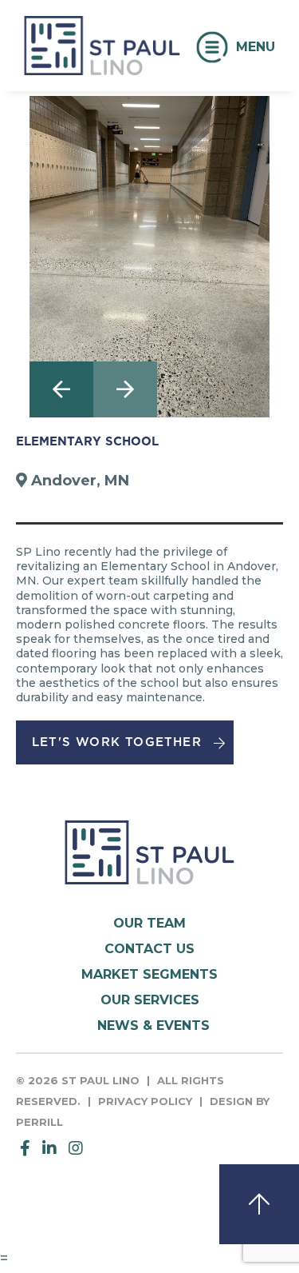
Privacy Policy (145, 1101)
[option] (149, 256)
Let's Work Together (117, 742)
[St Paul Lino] (102, 61)
